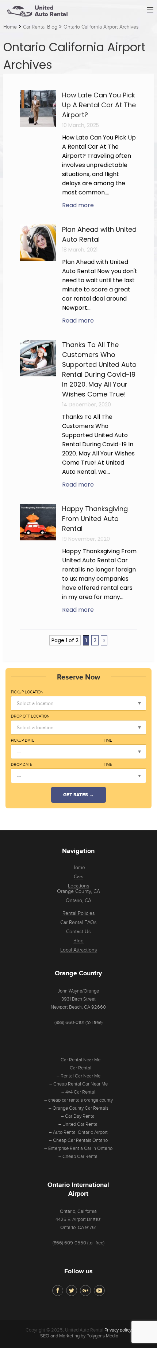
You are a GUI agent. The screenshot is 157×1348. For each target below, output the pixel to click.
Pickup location (27, 692)
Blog (78, 940)
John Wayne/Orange (78, 991)
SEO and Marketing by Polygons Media (79, 1336)
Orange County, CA (78, 891)
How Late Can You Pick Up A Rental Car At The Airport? (99, 104)
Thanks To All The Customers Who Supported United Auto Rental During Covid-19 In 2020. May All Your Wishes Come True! (99, 369)
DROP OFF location (30, 716)
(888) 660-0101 (69, 1022)
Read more (78, 205)
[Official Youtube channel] (99, 1290)
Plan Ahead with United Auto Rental (99, 234)
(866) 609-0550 (69, 1243)
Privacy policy (117, 1330)
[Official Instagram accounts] (85, 1290)
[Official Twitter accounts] (71, 1290)
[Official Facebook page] (57, 1290)
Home (78, 867)
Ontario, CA (78, 900)
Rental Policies (78, 913)
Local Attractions (78, 950)
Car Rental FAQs (78, 922)
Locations (78, 886)
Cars (78, 876)
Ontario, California (78, 1211)
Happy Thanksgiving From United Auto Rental (95, 518)
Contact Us (78, 931)
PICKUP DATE (22, 740)
